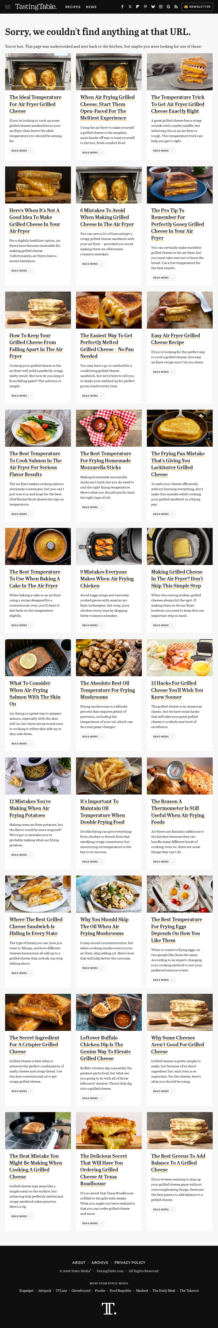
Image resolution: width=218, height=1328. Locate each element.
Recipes (72, 6)
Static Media (80, 1270)
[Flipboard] (138, 7)
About (78, 1262)
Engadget (26, 1290)
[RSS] (176, 7)
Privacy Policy (130, 1262)
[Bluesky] (153, 7)
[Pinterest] (145, 7)
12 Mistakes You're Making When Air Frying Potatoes (30, 808)
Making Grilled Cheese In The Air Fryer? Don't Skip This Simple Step (177, 579)
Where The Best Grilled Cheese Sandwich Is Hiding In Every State (36, 926)
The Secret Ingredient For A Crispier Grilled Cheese (34, 1045)
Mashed (142, 1290)
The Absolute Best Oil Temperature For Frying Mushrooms (107, 690)
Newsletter (200, 6)
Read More (19, 150)
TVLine (61, 1290)
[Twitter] (130, 7)
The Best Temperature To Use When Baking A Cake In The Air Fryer (34, 579)
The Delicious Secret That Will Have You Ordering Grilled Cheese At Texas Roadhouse (103, 1170)
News (91, 6)
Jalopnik (44, 1290)
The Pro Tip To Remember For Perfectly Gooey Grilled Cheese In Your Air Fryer (177, 224)
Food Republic (121, 1290)
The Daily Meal (163, 1290)
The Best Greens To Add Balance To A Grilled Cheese (178, 1163)
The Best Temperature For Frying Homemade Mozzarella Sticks (105, 460)
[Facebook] (122, 7)
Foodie (100, 1290)
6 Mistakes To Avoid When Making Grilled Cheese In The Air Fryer (107, 217)
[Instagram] (161, 7)
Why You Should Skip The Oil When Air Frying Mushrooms (104, 926)
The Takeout (189, 1290)
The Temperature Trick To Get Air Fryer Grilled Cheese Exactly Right (178, 104)
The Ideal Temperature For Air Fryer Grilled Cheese (35, 104)
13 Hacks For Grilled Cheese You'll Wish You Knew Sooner (177, 690)
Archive (100, 1262)
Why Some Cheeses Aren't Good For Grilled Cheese (177, 1045)
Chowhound (81, 1290)
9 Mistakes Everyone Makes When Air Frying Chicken (107, 579)
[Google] (168, 7)
